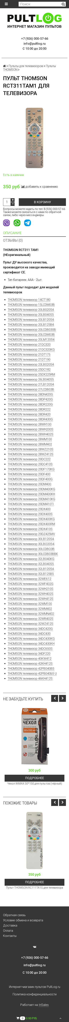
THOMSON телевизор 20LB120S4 (31, 319)
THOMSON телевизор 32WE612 (29, 579)
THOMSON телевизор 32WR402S (30, 619)
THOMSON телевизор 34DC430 (29, 634)
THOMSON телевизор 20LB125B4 (31, 324)
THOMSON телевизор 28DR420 (29, 414)
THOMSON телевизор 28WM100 (30, 439)
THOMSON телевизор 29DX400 (29, 509)
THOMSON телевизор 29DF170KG (31, 469)
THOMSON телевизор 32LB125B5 (31, 574)
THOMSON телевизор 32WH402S (30, 594)
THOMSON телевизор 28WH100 (29, 424)
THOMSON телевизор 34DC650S (30, 648)
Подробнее (34, 778)
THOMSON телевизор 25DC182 (29, 369)
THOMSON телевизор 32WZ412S (30, 624)
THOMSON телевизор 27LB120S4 (31, 384)
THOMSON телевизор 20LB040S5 (31, 315)
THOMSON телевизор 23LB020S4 (31, 364)
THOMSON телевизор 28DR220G (30, 404)
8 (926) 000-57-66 (54, 208)
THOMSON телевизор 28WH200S (30, 429)
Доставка (10, 925)
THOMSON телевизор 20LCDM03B (31, 334)
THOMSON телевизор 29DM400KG (31, 489)
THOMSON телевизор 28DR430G (30, 419)
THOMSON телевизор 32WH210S (30, 589)
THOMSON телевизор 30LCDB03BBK (33, 554)
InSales (44, 1005)
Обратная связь (14, 915)
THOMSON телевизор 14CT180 (29, 300)
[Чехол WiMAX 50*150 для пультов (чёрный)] (34, 736)
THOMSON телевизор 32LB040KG (31, 559)
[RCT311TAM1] (34, 137)
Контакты (9, 936)
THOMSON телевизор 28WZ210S (30, 449)
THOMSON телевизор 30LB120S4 (31, 539)
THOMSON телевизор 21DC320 (29, 344)
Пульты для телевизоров (26, 66)
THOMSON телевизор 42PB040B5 (31, 668)
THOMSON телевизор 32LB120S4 (31, 569)
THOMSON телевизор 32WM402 (30, 609)
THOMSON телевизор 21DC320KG (31, 349)
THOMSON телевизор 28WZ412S (30, 454)
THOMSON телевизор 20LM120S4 (31, 339)
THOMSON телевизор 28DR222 (29, 409)
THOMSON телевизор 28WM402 (30, 444)
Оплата (8, 930)
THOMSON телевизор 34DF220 (29, 653)
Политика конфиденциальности (35, 994)
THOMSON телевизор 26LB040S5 (31, 379)
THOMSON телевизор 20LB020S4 (31, 310)
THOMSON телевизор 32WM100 (30, 604)
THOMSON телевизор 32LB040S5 (31, 564)
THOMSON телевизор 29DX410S (30, 529)
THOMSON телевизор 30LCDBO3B (31, 549)
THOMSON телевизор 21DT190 (29, 359)
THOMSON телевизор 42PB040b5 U (32, 673)
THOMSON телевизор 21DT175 (29, 354)
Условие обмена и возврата (23, 920)
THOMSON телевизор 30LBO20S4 (31, 544)
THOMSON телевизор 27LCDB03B (31, 389)
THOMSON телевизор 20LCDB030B (32, 329)
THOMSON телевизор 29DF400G (30, 479)
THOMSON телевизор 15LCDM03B (31, 305)
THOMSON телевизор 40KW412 (29, 658)
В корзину (42, 202)
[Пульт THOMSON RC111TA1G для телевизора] (34, 840)
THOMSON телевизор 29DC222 (29, 459)
